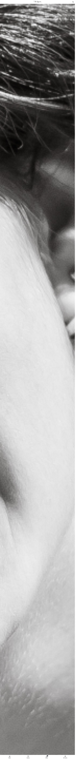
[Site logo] (37, 1)
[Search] (73, 1)
